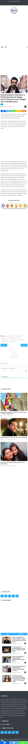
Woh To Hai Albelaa (6, 341)
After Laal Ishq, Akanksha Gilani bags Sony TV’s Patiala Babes (13, 463)
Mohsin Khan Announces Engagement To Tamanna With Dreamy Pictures (19, 668)
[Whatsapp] (13, 111)
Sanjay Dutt (12, 339)
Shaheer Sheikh (20, 339)
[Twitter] (8, 111)
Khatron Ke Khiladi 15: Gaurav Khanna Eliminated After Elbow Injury (18, 659)
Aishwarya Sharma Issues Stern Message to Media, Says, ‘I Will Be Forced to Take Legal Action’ (19, 678)
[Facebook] (3, 111)
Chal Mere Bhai (18, 336)
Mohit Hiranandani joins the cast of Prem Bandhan (14, 437)
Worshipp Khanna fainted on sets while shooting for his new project (24, 345)
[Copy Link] (18, 111)
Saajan (18, 338)
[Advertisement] (14, 29)
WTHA (13, 341)
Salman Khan (5, 339)
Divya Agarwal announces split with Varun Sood (4, 345)
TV (1, 104)
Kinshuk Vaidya (11, 338)
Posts (7, 634)
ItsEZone (12, 106)
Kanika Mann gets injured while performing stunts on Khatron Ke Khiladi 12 (13, 413)
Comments (21, 634)
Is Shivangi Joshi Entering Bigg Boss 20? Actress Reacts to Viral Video (18, 649)
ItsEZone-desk (12, 439)
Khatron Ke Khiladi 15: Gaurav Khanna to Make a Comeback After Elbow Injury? (19, 639)
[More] (23, 111)
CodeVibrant (21, 739)
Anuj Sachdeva (9, 336)
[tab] (7, 634)
